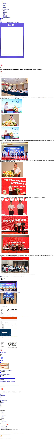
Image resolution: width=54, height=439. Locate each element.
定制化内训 (3, 418)
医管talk (3, 6)
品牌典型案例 (4, 7)
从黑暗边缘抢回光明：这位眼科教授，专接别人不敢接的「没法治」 (7, 378)
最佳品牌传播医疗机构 (4, 421)
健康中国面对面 (4, 5)
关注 (1, 276)
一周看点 (1, 360)
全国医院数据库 (4, 3)
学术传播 (3, 417)
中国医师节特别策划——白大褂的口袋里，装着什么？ (6, 370)
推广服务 (3, 416)
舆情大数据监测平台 (4, 415)
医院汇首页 (2, 18)
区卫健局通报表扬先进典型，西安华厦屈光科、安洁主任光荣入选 (7, 381)
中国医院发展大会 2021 (4, 426)
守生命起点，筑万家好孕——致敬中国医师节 (5, 374)
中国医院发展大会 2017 (4, 428)
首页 (0, 276)
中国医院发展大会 (5, 4)
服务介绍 (3, 412)
